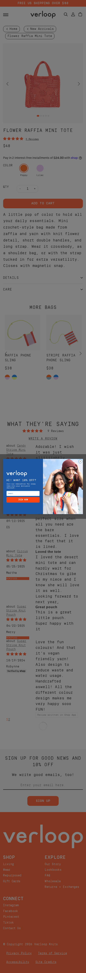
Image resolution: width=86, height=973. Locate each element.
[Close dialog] (80, 461)
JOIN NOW (23, 500)
